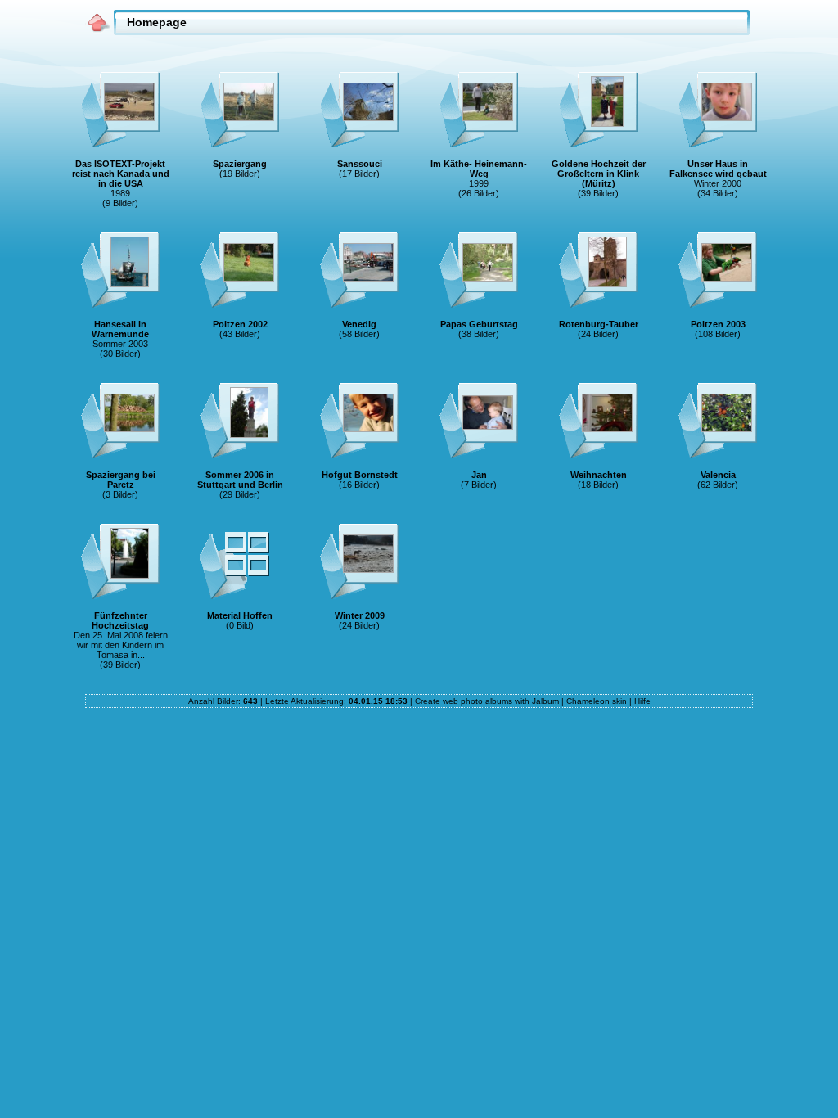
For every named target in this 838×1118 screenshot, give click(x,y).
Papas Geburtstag (479, 324)
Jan (479, 475)
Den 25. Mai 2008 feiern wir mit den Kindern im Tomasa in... (121, 645)
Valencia (718, 475)
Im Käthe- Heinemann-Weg (478, 168)
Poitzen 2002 (240, 324)
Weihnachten (598, 475)
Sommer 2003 (120, 344)
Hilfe (642, 701)
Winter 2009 (360, 615)
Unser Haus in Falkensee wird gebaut (718, 168)
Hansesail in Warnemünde (120, 329)
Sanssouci (359, 164)
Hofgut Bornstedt (360, 475)
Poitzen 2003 (718, 324)
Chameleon (588, 701)
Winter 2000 (717, 183)
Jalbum (545, 701)
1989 (120, 193)
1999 (479, 183)
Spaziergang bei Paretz (120, 479)
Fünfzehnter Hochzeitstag (120, 620)
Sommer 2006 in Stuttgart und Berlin (240, 479)
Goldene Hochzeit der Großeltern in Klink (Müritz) (599, 173)
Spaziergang (240, 164)
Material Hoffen (240, 615)
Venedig (359, 324)
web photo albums (477, 701)
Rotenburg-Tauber (598, 324)
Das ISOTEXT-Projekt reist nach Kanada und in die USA (120, 173)
